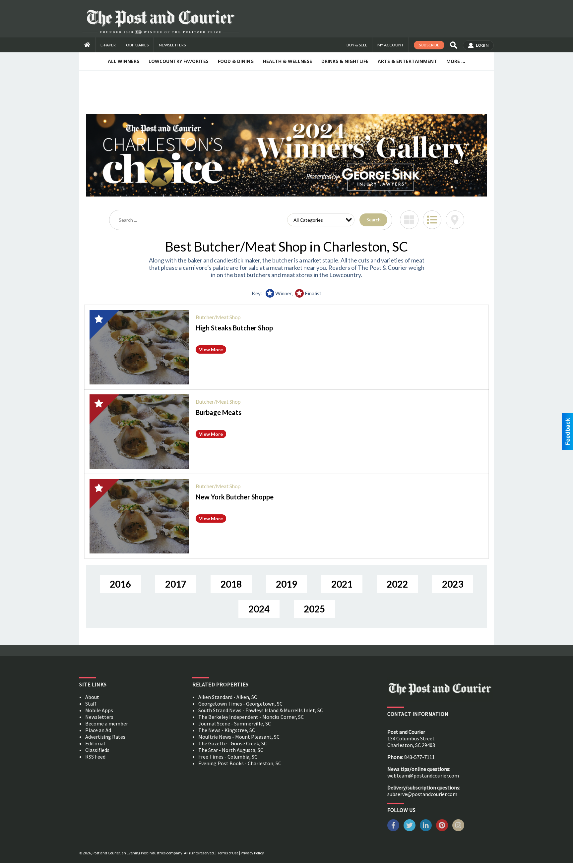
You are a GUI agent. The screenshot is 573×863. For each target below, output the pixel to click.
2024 (259, 608)
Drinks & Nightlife (344, 61)
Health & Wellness (287, 61)
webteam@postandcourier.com (423, 775)
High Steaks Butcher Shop (234, 328)
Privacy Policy (252, 852)
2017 (175, 584)
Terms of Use (227, 852)
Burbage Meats (218, 412)
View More (211, 349)
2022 (397, 584)
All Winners (123, 61)
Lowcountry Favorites (179, 61)
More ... (455, 61)
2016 (120, 584)
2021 (341, 584)
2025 (314, 608)
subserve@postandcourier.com (422, 794)
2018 (231, 584)
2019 (286, 584)
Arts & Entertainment (407, 61)
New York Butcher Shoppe (235, 497)
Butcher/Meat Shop (218, 317)
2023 (452, 584)
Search (373, 219)
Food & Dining (236, 61)
